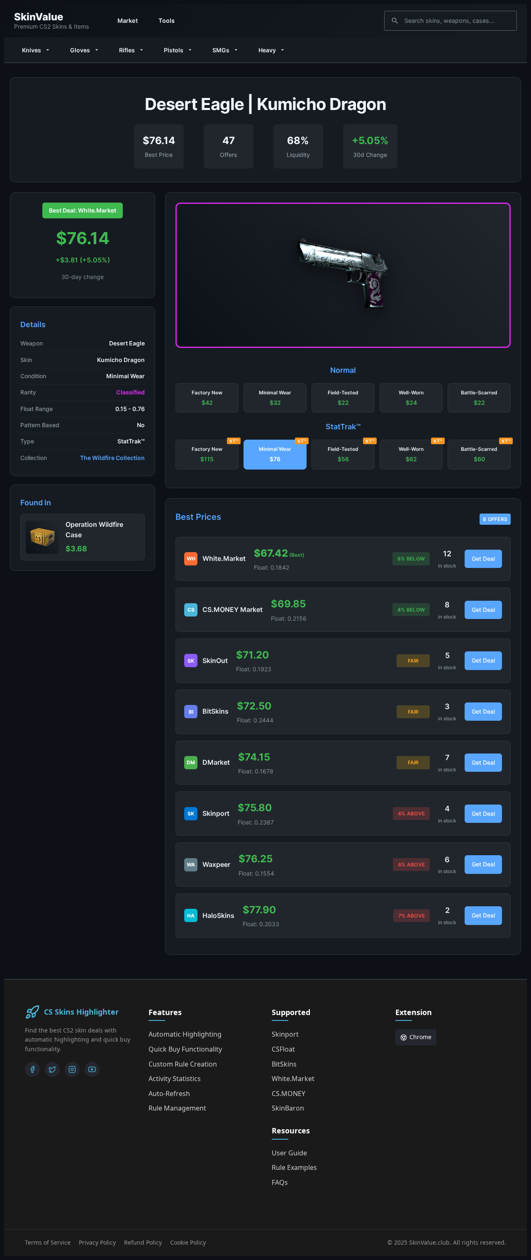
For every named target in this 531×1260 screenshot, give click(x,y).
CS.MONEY (288, 1093)
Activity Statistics (175, 1078)
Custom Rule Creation (183, 1064)
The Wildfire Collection (112, 457)
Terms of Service (48, 1242)
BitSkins (284, 1064)
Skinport (285, 1034)
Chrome (420, 1037)
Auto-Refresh (169, 1093)
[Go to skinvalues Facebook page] (32, 1069)
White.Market (293, 1078)
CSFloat (283, 1049)
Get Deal (483, 558)
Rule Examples (294, 1167)
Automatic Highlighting (185, 1034)
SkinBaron (288, 1108)
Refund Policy (143, 1242)
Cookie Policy (188, 1242)
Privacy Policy (97, 1242)
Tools (166, 20)
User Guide (289, 1152)
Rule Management (177, 1108)
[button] (207, 398)
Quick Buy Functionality (185, 1049)
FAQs (280, 1182)
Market (127, 20)
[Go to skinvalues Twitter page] (52, 1069)
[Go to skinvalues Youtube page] (92, 1069)
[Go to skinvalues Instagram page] (72, 1069)
